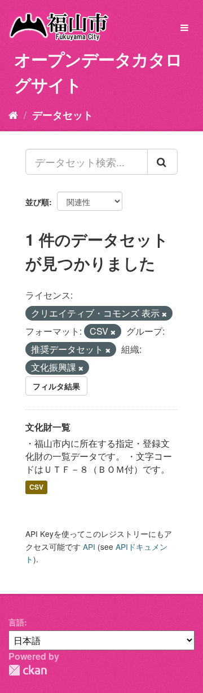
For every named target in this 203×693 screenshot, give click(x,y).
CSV (36, 487)
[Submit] (162, 162)
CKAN (27, 670)
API (89, 546)
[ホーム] (13, 114)
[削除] (164, 313)
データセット (62, 115)
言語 (16, 622)
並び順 (37, 201)
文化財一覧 (47, 426)
